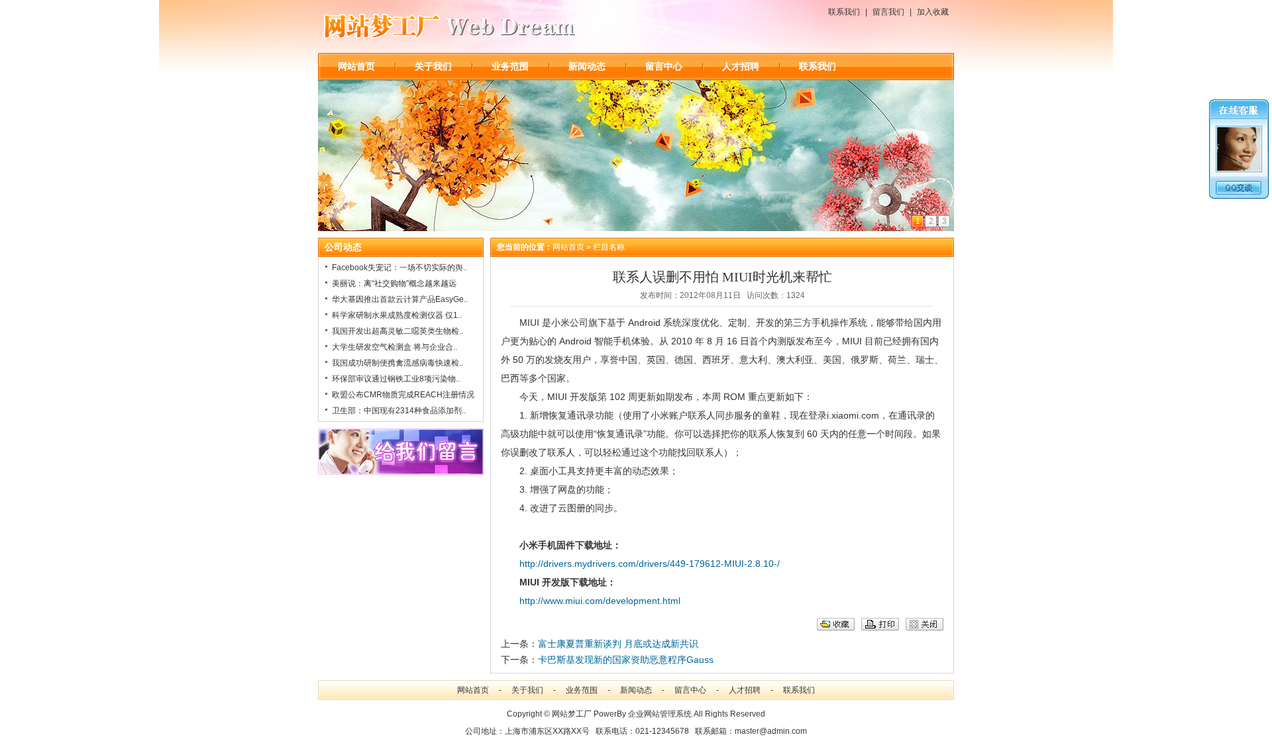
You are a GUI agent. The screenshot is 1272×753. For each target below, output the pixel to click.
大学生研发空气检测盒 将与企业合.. (394, 347)
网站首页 (356, 66)
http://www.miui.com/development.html (599, 600)
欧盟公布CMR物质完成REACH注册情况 (403, 394)
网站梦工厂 (572, 714)
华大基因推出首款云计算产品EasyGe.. (400, 299)
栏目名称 (609, 247)
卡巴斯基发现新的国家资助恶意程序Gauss (626, 659)
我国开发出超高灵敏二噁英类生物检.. (397, 331)
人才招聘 (740, 66)
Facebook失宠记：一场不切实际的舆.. (399, 267)
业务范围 (510, 66)
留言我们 (888, 12)
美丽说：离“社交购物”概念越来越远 (394, 283)
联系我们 (844, 12)
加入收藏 (933, 12)
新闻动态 (587, 66)
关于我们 (433, 66)
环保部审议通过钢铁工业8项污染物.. (396, 378)
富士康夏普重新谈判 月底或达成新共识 (618, 643)
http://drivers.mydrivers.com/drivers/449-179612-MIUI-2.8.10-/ (649, 563)
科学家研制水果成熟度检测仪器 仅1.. (397, 315)
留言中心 (663, 66)
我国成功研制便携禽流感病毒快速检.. (397, 363)
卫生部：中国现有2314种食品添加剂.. (399, 410)
